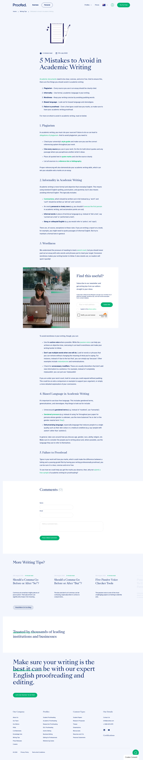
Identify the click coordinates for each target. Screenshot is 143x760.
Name (41, 503)
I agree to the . (88, 309)
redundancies (63, 361)
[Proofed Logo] (19, 5)
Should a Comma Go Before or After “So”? (26, 582)
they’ (62, 420)
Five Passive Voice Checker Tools (106, 582)
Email (41, 511)
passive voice (85, 342)
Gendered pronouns (52, 414)
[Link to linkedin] (104, 730)
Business (35, 5)
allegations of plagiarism (49, 135)
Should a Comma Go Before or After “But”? (68, 582)
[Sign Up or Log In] (112, 5)
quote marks (67, 157)
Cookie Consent (131, 757)
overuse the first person (93, 206)
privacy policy (92, 309)
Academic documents (48, 79)
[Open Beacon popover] (136, 753)
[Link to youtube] (109, 730)
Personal (47, 5)
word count (82, 250)
